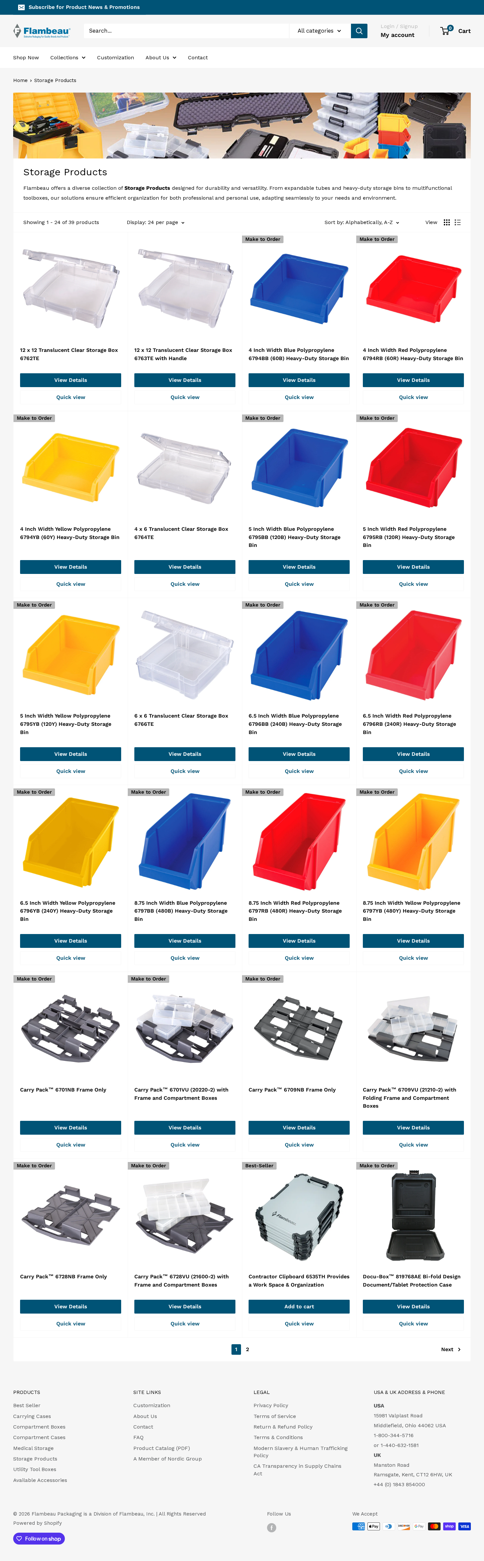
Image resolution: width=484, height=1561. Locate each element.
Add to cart (299, 1306)
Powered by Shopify (37, 1523)
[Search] (359, 31)
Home (20, 80)
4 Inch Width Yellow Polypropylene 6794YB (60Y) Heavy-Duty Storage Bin (70, 533)
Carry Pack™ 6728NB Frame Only (63, 1276)
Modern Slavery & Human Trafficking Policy (301, 1452)
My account (398, 34)
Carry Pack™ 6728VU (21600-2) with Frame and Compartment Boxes (181, 1280)
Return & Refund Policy (283, 1427)
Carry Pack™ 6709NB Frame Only (292, 1090)
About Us (157, 57)
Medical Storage (33, 1448)
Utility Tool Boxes (34, 1469)
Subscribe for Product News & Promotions (84, 7)
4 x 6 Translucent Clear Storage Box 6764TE (181, 533)
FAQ (138, 1437)
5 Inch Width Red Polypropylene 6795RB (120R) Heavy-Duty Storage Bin (409, 537)
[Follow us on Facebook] (271, 1527)
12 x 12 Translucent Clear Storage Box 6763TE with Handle (183, 354)
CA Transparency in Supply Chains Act (297, 1469)
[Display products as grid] (447, 222)
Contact (198, 57)
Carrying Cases (32, 1416)
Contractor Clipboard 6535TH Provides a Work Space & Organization (299, 1280)
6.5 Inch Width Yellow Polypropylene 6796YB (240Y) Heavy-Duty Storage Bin (67, 911)
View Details (70, 380)
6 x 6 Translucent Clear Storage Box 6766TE (181, 720)
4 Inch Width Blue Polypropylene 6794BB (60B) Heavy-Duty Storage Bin (299, 354)
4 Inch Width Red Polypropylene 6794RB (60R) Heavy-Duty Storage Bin (413, 354)
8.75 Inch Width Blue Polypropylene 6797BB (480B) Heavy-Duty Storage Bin (181, 911)
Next (447, 1349)
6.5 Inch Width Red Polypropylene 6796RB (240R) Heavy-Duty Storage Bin (409, 724)
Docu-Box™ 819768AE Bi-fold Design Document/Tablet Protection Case (412, 1280)
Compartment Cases (39, 1437)
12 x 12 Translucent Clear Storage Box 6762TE (69, 354)
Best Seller (26, 1405)
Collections (64, 57)
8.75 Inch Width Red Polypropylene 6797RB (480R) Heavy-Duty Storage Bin (295, 911)
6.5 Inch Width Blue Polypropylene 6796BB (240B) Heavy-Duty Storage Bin (295, 724)
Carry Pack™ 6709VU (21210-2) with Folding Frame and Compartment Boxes (409, 1098)
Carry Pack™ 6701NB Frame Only (63, 1090)
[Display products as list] (458, 222)
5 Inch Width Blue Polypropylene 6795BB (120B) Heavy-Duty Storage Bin (294, 537)
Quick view (70, 397)
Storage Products (55, 80)
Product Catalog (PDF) (161, 1448)
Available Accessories (40, 1480)
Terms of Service (275, 1416)
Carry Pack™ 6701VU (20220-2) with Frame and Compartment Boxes (181, 1094)
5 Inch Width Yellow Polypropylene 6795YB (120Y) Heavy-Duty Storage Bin (65, 724)
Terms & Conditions (278, 1437)
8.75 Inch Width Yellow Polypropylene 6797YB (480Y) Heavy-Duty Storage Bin (411, 911)
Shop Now (26, 57)
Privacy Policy (271, 1405)
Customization (115, 57)
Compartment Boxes (39, 1427)
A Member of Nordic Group (167, 1459)
